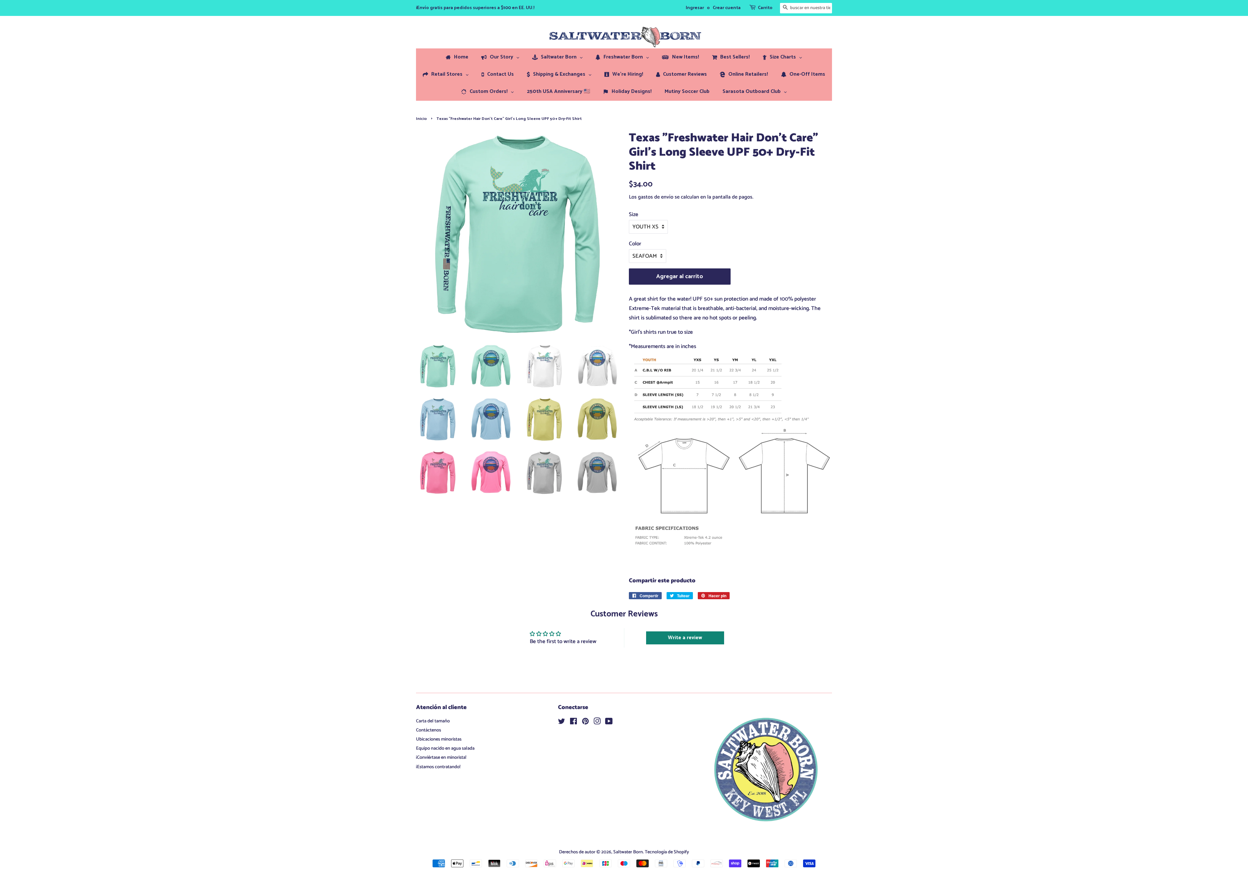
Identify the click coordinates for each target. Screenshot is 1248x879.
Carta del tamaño (433, 721)
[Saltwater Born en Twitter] (561, 723)
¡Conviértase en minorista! (441, 757)
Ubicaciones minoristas (439, 739)
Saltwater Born (628, 852)
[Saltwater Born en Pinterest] (585, 723)
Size (633, 214)
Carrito (765, 8)
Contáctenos (428, 730)
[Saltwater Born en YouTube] (609, 723)
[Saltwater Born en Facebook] (573, 723)
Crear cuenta (727, 8)
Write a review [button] (685, 637)
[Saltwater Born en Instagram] (597, 723)
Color (635, 243)
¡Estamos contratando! (438, 767)
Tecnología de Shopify (667, 852)
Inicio (421, 118)
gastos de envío (655, 197)
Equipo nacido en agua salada (445, 748)
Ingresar (695, 8)
